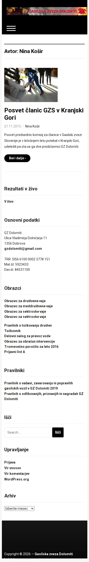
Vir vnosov (12, 468)
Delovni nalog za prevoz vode (27, 336)
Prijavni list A (14, 352)
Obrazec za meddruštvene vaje (28, 306)
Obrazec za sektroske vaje (25, 311)
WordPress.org (16, 479)
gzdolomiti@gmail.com (23, 248)
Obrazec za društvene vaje (25, 301)
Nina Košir (32, 126)
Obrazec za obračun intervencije (29, 341)
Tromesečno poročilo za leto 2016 (31, 347)
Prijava (9, 462)
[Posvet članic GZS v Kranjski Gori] (31, 84)
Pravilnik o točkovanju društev (28, 325)
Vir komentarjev (16, 474)
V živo (9, 201)
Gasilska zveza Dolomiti (54, 554)
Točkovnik (12, 331)
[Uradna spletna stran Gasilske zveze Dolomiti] (47, 11)
